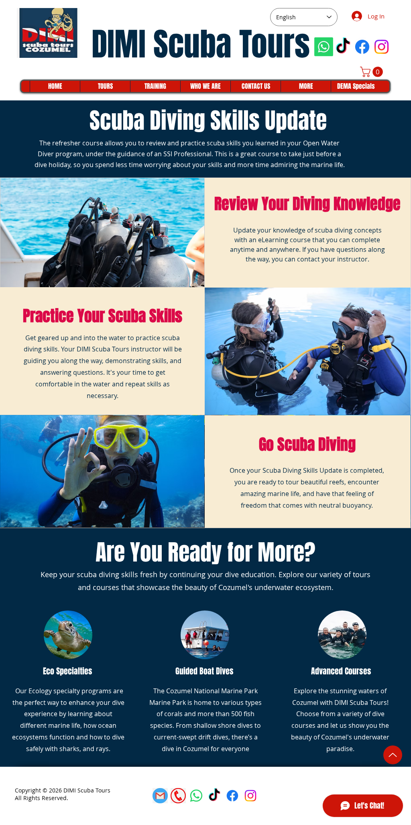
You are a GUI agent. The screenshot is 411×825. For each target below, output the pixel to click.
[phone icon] (178, 795)
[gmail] (160, 795)
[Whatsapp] (323, 46)
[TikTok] (343, 46)
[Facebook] (362, 46)
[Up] (392, 754)
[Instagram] (381, 46)
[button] (372, 72)
